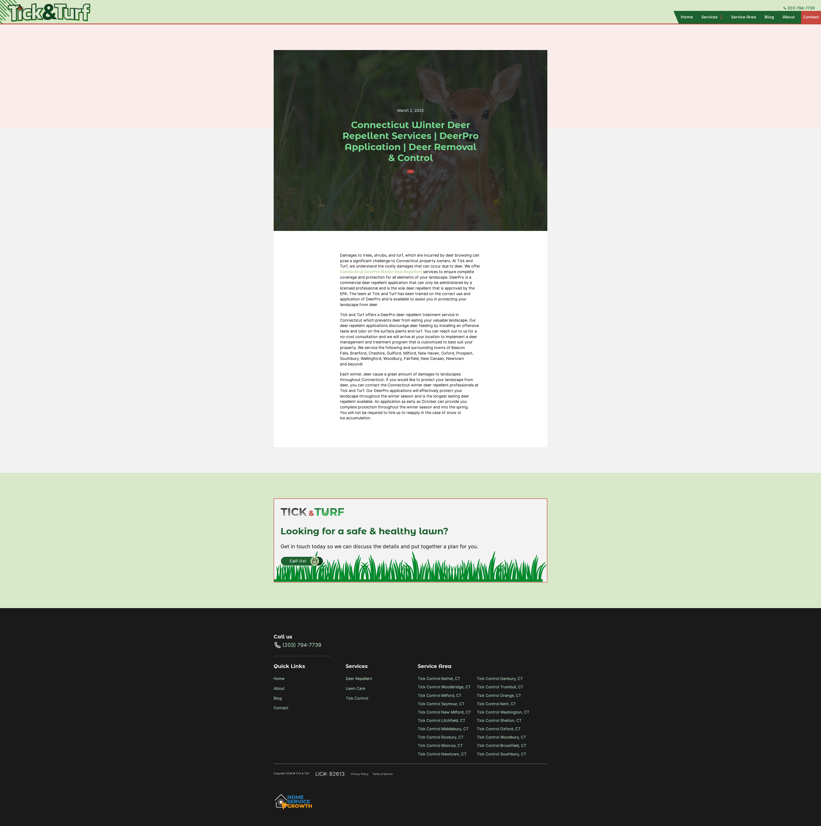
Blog (769, 17)
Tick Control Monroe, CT (440, 745)
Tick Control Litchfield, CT (441, 720)
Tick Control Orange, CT (499, 695)
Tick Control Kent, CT (496, 704)
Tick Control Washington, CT (503, 712)
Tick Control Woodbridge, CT (444, 687)
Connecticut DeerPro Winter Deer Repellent (381, 271)
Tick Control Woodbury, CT (501, 737)
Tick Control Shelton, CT (499, 720)
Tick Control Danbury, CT (500, 678)
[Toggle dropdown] (721, 17)
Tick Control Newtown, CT (442, 754)
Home (687, 17)
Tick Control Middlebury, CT (443, 729)
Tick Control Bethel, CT (439, 678)
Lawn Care (355, 688)
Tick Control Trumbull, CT (500, 687)
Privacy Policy (359, 774)
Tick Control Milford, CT (440, 695)
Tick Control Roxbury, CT (441, 737)
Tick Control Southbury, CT (501, 754)
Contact (811, 17)
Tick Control (357, 698)
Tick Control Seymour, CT (441, 704)
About (789, 17)
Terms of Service (383, 774)
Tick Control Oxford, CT (499, 729)
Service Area (743, 17)
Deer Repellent (359, 678)
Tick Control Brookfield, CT (501, 745)
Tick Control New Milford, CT (444, 712)
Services (709, 17)
